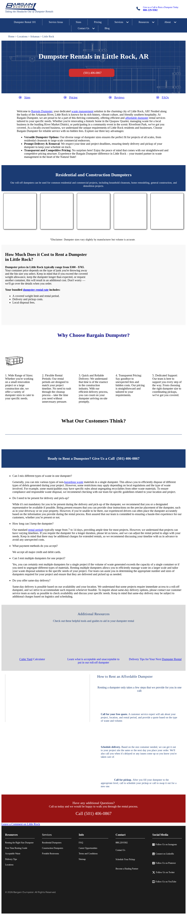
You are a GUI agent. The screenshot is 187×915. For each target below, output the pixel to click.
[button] (97, 476)
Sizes (78, 22)
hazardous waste (73, 482)
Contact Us (83, 28)
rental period (35, 529)
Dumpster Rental (172, 659)
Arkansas (34, 36)
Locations (22, 36)
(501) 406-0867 (128, 458)
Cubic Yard (25, 659)
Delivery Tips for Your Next (155, 659)
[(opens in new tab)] (20, 226)
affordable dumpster (136, 117)
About (167, 22)
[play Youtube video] (47, 698)
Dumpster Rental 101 (25, 22)
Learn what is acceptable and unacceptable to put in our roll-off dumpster (93, 661)
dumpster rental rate (36, 289)
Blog (107, 28)
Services (119, 22)
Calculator (32, 659)
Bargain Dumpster (41, 111)
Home (11, 36)
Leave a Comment (20, 824)
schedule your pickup (138, 783)
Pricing (98, 22)
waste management (82, 111)
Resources (144, 22)
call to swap (158, 783)
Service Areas (56, 22)
